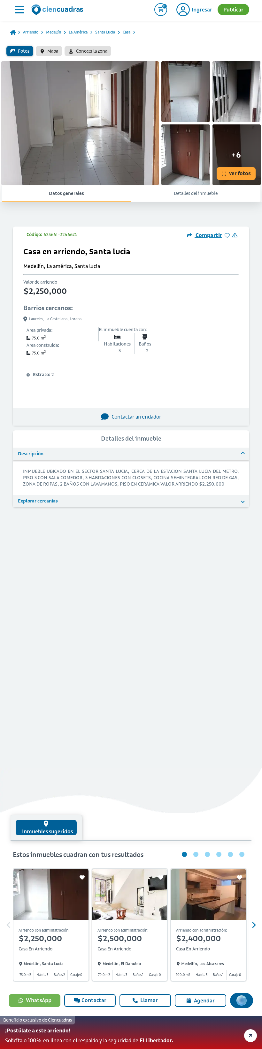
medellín (53, 32)
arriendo (30, 32)
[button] (131, 1032)
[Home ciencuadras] (58, 10)
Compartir (208, 235)
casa (126, 32)
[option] (19, 51)
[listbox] (131, 51)
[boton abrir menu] (19, 9)
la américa (78, 32)
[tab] (46, 827)
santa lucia (105, 32)
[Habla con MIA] (241, 1000)
